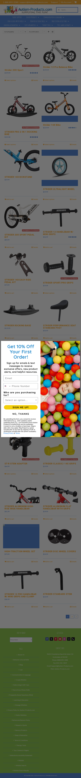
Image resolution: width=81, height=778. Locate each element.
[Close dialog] (77, 344)
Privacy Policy (9, 433)
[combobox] (7, 386)
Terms (17, 433)
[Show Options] (36, 400)
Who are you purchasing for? (20, 394)
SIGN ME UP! (21, 407)
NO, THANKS (20, 413)
